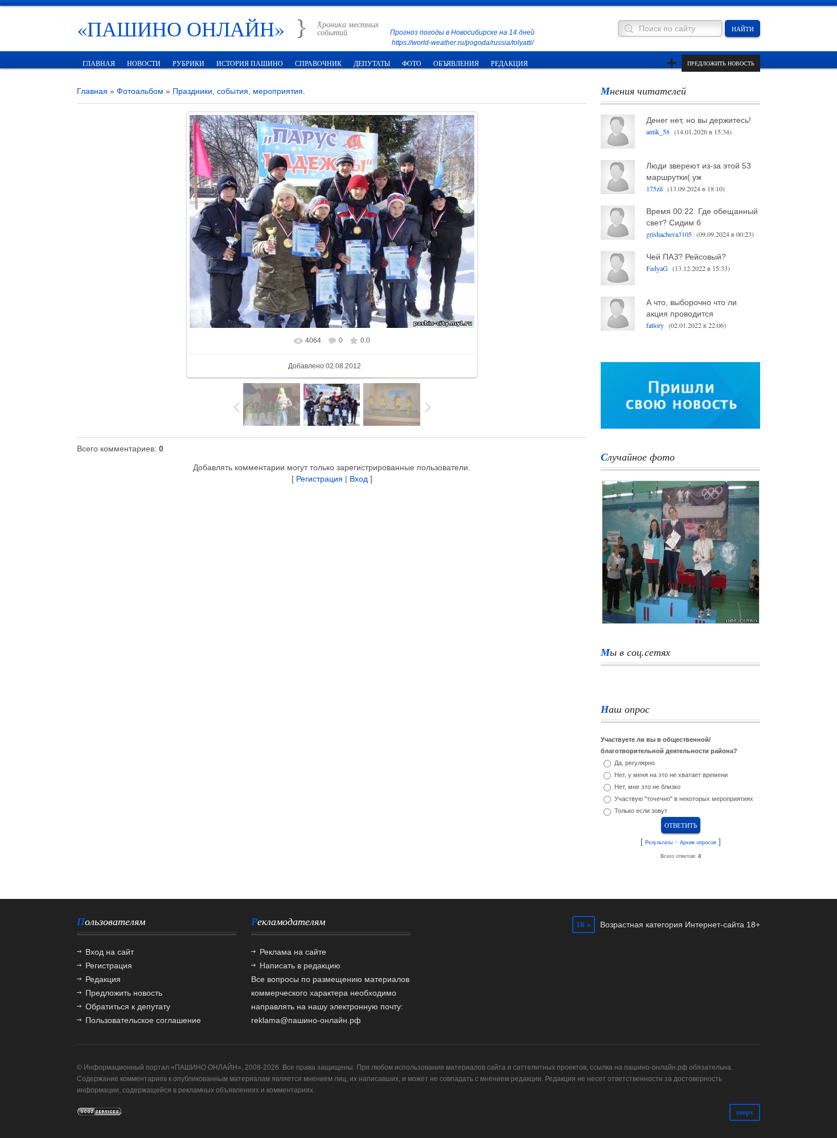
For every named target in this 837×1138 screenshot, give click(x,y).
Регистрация (319, 478)
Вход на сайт (109, 951)
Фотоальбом (140, 91)
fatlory (655, 325)
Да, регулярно (634, 762)
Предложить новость (720, 63)
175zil (654, 188)
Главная (92, 91)
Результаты (658, 842)
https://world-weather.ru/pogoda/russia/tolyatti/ (463, 43)
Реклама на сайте (293, 951)
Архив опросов (698, 842)
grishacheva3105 (669, 234)
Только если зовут (640, 811)
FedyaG (657, 268)
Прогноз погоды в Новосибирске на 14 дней (462, 32)
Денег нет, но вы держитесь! (698, 120)
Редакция (103, 979)
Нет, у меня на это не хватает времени (671, 774)
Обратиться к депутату (127, 1006)
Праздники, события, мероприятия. (239, 91)
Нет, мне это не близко (647, 786)
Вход (359, 478)
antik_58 (658, 131)
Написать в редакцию (300, 965)
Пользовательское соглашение (143, 1020)
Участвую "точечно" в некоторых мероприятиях (683, 798)
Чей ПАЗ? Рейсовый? (686, 256)
